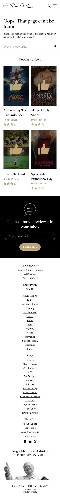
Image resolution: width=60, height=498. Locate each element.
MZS (30, 372)
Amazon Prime (30, 304)
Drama (30, 316)
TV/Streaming (30, 404)
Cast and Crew (30, 278)
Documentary (30, 312)
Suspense (30, 345)
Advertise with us (30, 432)
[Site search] (49, 6)
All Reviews (30, 274)
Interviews (30, 380)
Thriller (30, 349)
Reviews (30, 360)
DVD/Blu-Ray (30, 388)
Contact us (30, 428)
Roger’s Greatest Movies (30, 270)
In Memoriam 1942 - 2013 (30, 455)
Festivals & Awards (30, 413)
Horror (30, 320)
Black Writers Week (30, 396)
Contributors (30, 436)
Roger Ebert (30, 408)
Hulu (30, 324)
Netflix (30, 332)
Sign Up (30, 289)
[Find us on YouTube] (30, 442)
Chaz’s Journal (30, 364)
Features (30, 400)
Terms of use (30, 489)
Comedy (30, 308)
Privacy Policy (30, 492)
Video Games (30, 392)
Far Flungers (30, 376)
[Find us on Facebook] (25, 441)
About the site (30, 424)
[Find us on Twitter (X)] (35, 441)
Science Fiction (30, 341)
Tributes (30, 384)
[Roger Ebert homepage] (18, 6)
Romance (30, 337)
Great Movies (30, 368)
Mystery (30, 328)
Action (30, 300)
